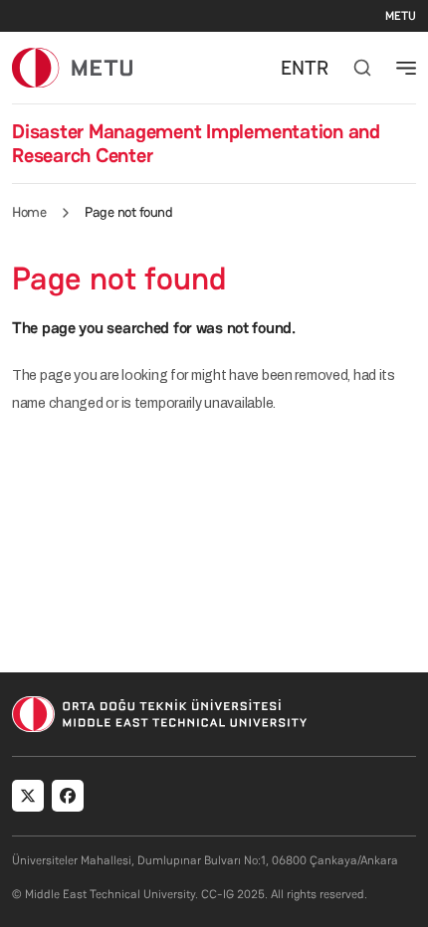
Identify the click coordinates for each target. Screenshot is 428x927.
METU (400, 16)
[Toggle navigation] (406, 68)
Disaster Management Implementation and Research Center (196, 143)
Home (29, 212)
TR (316, 68)
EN (293, 68)
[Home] (72, 67)
